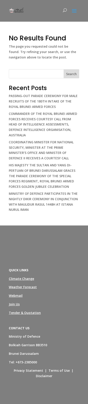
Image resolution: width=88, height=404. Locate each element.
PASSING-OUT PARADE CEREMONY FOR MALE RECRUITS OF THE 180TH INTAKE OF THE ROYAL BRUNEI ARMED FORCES (43, 101)
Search (71, 74)
